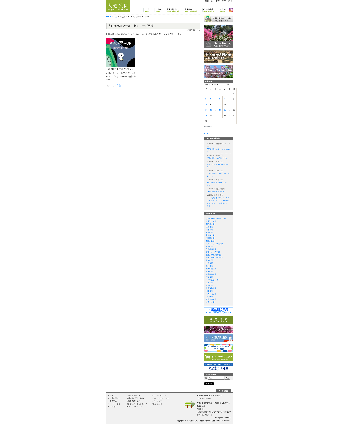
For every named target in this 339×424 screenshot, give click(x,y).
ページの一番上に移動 (223, 390)
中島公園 (209, 263)
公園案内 (193, 10)
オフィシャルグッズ (134, 407)
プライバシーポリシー (160, 398)
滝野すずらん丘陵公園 (214, 244)
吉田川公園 (210, 302)
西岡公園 (209, 266)
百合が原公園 (211, 299)
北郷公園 (209, 232)
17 (206, 110)
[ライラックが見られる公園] (218, 329)
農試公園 (209, 271)
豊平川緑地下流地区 (213, 255)
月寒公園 (209, 246)
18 (211, 110)
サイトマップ (157, 401)
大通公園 (209, 227)
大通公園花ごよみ (133, 401)
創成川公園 (210, 241)
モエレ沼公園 (211, 294)
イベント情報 (210, 10)
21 (225, 110)
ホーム (149, 10)
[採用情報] (218, 320)
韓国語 (229, 1)
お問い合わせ (157, 404)
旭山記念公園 (211, 221)
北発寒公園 (210, 235)
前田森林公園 (211, 288)
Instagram (230, 10)
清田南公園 (210, 238)
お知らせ (160, 10)
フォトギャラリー (133, 396)
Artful (228, 418)
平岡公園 (209, 277)
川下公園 (209, 230)
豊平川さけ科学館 (213, 252)
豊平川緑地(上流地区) (214, 258)
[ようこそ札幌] (218, 338)
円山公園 (209, 291)
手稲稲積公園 (211, 249)
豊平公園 (209, 260)
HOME (108, 17)
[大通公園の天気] (218, 311)
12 (216, 104)
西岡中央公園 (211, 269)
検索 (205, 378)
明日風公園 (210, 224)
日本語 (206, 1)
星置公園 (209, 283)
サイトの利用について (160, 396)
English (212, 1)
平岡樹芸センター (213, 280)
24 (206, 115)
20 (220, 110)
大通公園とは (175, 10)
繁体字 (223, 1)
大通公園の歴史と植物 (135, 398)
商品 (115, 17)
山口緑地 (209, 297)
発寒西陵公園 (211, 274)
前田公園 (209, 285)
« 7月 (206, 133)
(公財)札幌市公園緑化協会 (216, 219)
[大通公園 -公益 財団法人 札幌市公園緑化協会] (118, 5)
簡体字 (217, 1)
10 (206, 104)
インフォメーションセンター (137, 404)
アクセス (223, 10)
